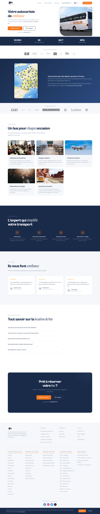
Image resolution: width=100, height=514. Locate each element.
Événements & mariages (46, 439)
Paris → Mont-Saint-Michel (65, 468)
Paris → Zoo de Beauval (65, 463)
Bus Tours (10, 489)
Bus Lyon (10, 457)
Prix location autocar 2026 (82, 455)
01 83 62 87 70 (27, 32)
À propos (61, 431)
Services (39, 3)
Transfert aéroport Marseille (49, 463)
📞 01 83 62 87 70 (66, 3)
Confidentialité (80, 439)
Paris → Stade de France (65, 478)
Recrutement (62, 436)
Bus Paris (10, 455)
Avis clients (57, 3)
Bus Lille (9, 468)
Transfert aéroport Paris (48, 455)
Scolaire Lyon (28, 470)
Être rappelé (29, 28)
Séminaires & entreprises (47, 431)
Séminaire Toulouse (29, 465)
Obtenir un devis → (44, 397)
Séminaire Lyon (28, 457)
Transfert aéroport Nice (48, 460)
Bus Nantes (10, 470)
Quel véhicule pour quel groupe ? (84, 464)
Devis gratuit (87, 3)
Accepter (82, 510)
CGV (78, 436)
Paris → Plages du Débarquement (67, 470)
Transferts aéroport (45, 436)
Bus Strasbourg (11, 473)
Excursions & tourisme (46, 442)
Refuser (90, 510)
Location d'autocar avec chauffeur (84, 457)
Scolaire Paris (28, 468)
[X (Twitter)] (55, 504)
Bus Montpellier (11, 478)
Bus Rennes (10, 481)
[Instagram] (48, 504)
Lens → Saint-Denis (64, 483)
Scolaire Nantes (28, 476)
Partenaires (61, 434)
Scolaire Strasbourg (29, 478)
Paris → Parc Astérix (64, 457)
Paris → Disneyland (64, 455)
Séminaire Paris (28, 455)
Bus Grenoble (11, 483)
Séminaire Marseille (29, 460)
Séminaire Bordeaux (29, 463)
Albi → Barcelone (63, 486)
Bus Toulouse (11, 463)
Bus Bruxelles (11, 494)
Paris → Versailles (63, 465)
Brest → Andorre (63, 491)
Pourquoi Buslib (48, 3)
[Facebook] (51, 504)
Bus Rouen (10, 486)
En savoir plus (22, 511)
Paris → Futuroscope (64, 460)
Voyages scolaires (45, 434)
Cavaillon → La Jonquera (65, 489)
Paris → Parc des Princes (65, 481)
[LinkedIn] (44, 504)
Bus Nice (10, 476)
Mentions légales (81, 434)
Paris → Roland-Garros (64, 476)
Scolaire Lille (28, 473)
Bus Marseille (11, 460)
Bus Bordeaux (11, 465)
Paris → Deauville (63, 473)
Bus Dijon (10, 491)
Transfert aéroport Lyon (47, 457)
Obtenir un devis (15, 28)
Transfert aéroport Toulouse (48, 465)
